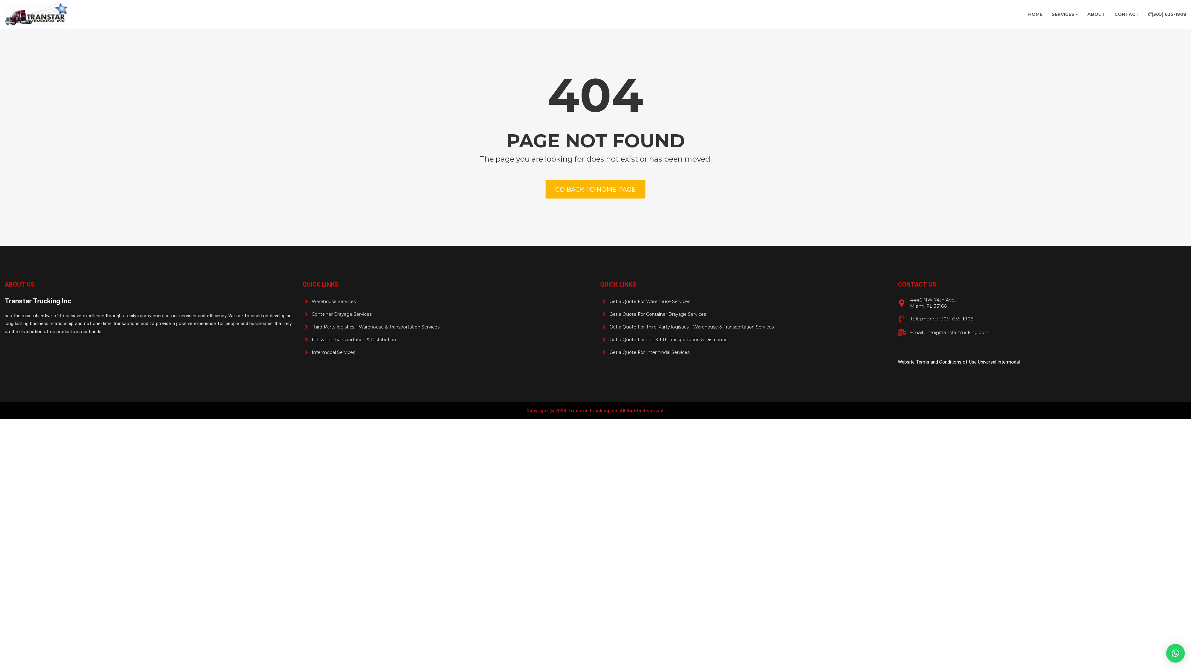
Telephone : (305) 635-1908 (942, 319)
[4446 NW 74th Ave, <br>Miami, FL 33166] (901, 303)
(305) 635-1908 (1169, 14)
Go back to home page (595, 189)
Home (1035, 14)
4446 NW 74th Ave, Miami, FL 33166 (933, 303)
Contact (1126, 14)
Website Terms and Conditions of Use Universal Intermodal (959, 362)
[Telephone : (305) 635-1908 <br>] (901, 319)
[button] (1175, 653)
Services (1063, 14)
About (1096, 14)
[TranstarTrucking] (36, 14)
